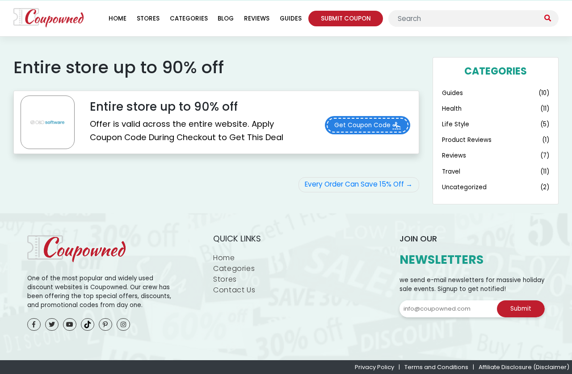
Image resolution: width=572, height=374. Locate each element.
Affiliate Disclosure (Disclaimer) (524, 367)
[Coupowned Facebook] (34, 324)
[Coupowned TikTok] (87, 324)
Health (452, 108)
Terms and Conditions (436, 367)
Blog (226, 18)
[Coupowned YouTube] (69, 324)
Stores (148, 18)
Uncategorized (464, 187)
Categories (189, 18)
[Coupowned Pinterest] (105, 324)
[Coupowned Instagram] (123, 324)
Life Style (455, 124)
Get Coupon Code (363, 125)
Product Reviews (467, 140)
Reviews (256, 18)
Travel (451, 171)
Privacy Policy (374, 367)
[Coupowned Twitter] (52, 324)
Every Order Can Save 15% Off (354, 184)
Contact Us (234, 290)
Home (117, 18)
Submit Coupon (346, 18)
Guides (291, 18)
